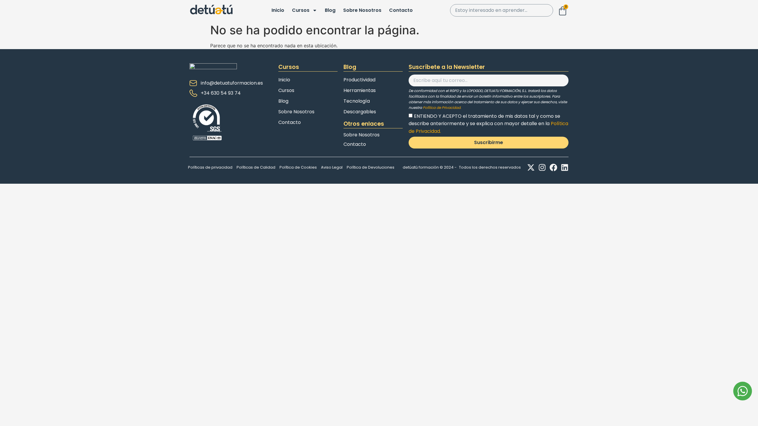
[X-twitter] (531, 167)
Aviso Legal (332, 167)
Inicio (278, 10)
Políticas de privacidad (210, 167)
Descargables (359, 111)
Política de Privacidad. (442, 107)
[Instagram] (542, 167)
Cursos (300, 10)
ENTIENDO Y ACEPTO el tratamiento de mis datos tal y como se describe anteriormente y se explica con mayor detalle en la (488, 123)
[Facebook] (553, 167)
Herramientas (359, 90)
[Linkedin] (564, 167)
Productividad (359, 79)
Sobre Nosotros (362, 10)
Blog (330, 10)
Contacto (401, 10)
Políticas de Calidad (256, 167)
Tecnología (356, 101)
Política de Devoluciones (370, 167)
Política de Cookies (298, 167)
